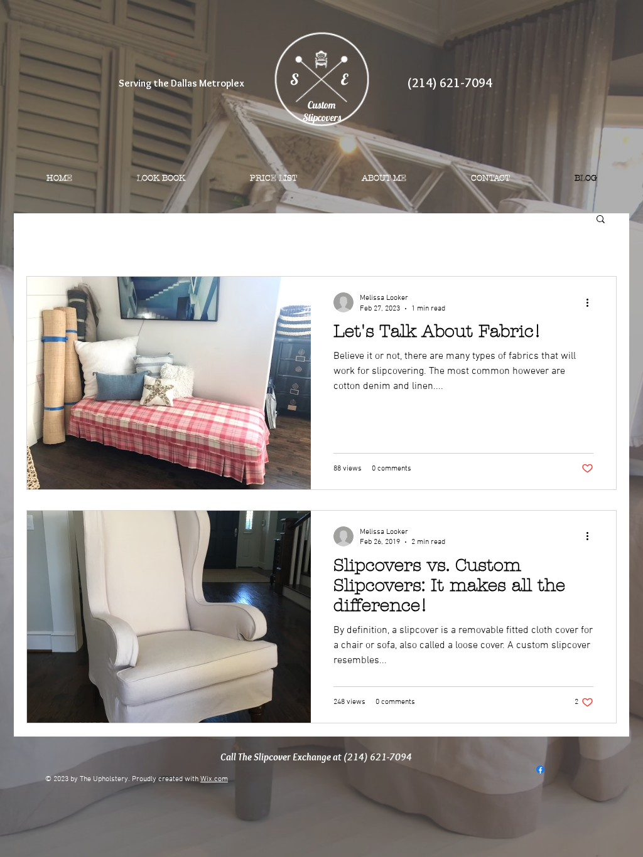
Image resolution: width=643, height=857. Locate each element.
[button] (601, 219)
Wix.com (214, 779)
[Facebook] (540, 769)
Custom (321, 104)
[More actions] (591, 302)
